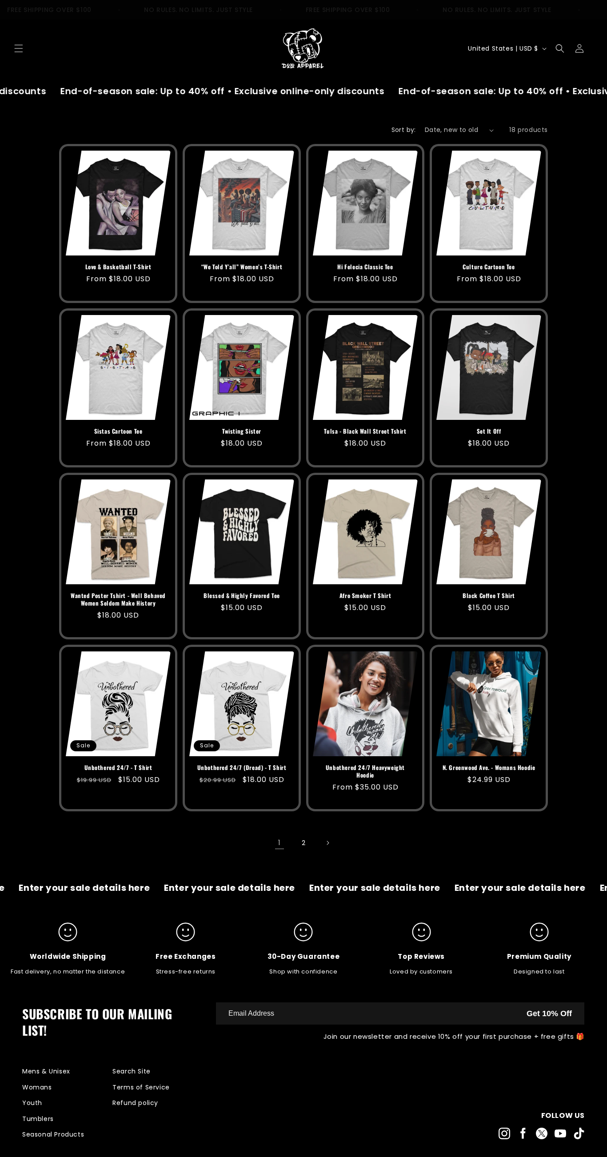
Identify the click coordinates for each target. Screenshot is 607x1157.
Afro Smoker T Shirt (365, 595)
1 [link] (279, 843)
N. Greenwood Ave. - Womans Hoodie (489, 767)
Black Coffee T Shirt (489, 595)
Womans (37, 1087)
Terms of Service (141, 1087)
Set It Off (489, 431)
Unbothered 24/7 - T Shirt (118, 767)
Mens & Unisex (46, 1071)
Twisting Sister (241, 431)
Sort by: (403, 129)
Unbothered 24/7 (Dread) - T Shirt (242, 767)
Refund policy (135, 1102)
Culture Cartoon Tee (489, 267)
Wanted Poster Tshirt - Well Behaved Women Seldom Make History (118, 599)
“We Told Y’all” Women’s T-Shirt (242, 267)
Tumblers (38, 1118)
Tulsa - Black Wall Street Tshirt (365, 431)
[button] (18, 48)
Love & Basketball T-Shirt (118, 267)
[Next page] (327, 843)
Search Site (131, 1071)
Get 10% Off (549, 1013)
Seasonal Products (53, 1134)
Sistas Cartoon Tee (118, 431)
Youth (32, 1102)
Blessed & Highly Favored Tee (242, 595)
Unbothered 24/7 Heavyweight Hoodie (365, 771)
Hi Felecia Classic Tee (365, 267)
